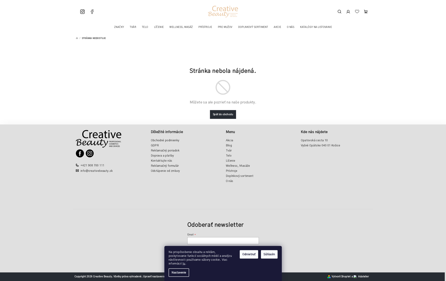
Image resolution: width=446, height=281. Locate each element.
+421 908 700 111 (92, 165)
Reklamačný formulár (165, 165)
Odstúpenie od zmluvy (165, 171)
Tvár (229, 150)
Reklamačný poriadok (165, 150)
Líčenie (230, 160)
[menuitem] (119, 27)
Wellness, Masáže (238, 165)
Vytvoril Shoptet (341, 276)
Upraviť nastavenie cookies (159, 276)
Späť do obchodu (223, 114)
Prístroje (231, 171)
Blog (229, 145)
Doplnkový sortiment (240, 176)
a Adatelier (360, 276)
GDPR (155, 145)
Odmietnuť (249, 254)
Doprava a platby (162, 155)
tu (183, 263)
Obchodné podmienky (165, 140)
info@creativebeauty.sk (96, 171)
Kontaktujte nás (161, 160)
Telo (229, 155)
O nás (229, 181)
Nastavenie (179, 272)
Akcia (229, 140)
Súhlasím (269, 254)
